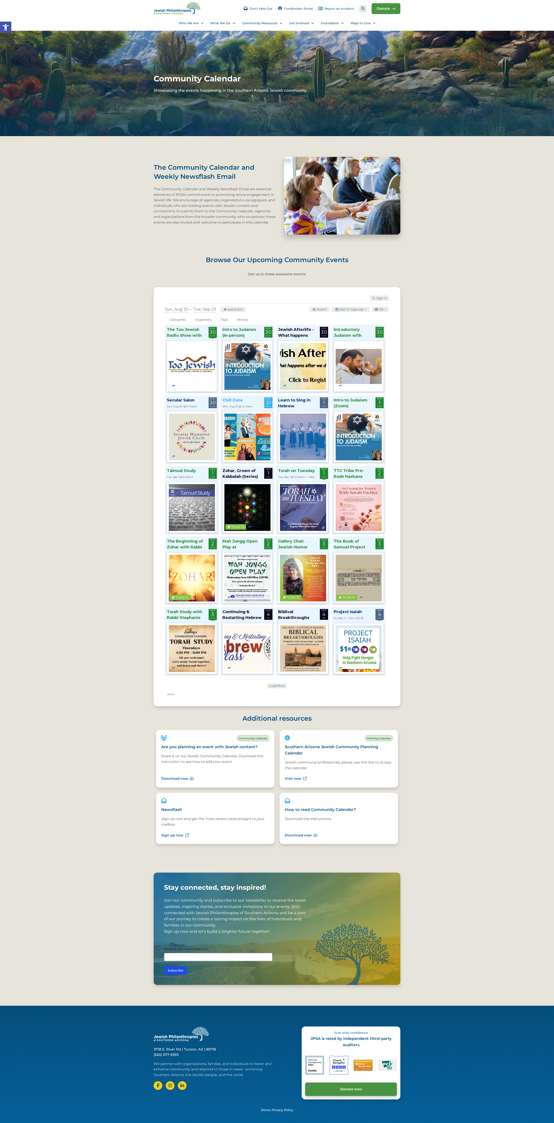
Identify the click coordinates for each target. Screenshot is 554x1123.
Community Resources (259, 23)
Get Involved (299, 23)
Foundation (330, 23)
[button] (5, 27)
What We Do (220, 23)
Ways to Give (361, 23)
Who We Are (189, 23)
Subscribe (175, 970)
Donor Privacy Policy (277, 1110)
